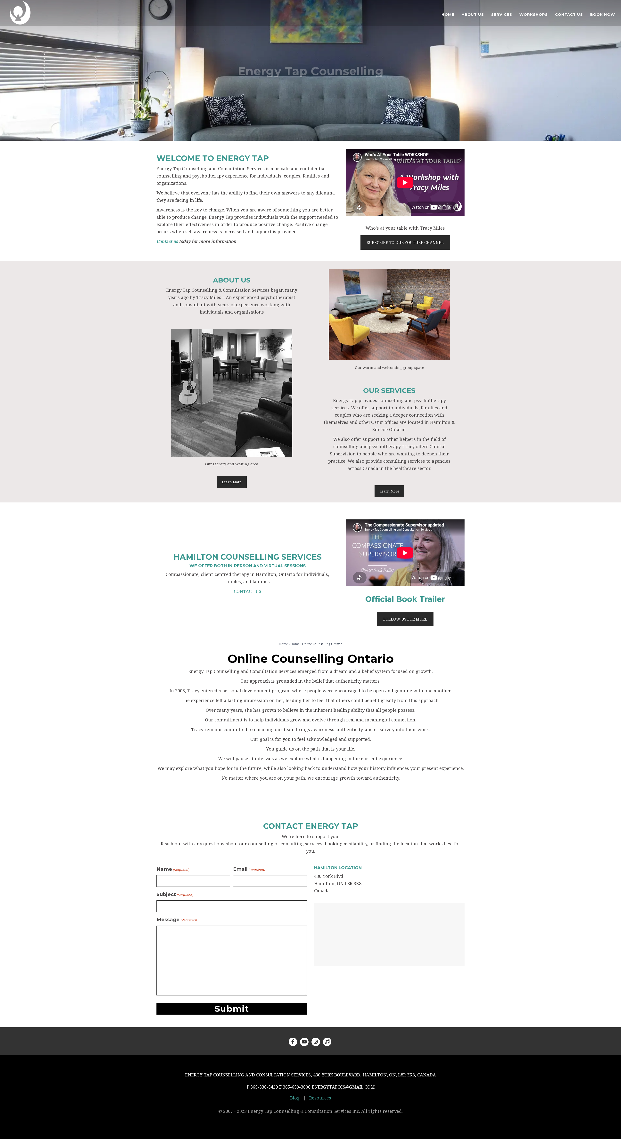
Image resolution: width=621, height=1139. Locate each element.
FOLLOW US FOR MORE (405, 619)
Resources (320, 1098)
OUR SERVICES (389, 390)
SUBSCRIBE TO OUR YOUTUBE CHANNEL (405, 242)
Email (249, 869)
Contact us (167, 241)
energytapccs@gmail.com (343, 1087)
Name (172, 869)
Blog (295, 1098)
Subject (174, 894)
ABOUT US (232, 280)
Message (176, 919)
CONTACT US (247, 591)
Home (283, 644)
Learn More (232, 482)
